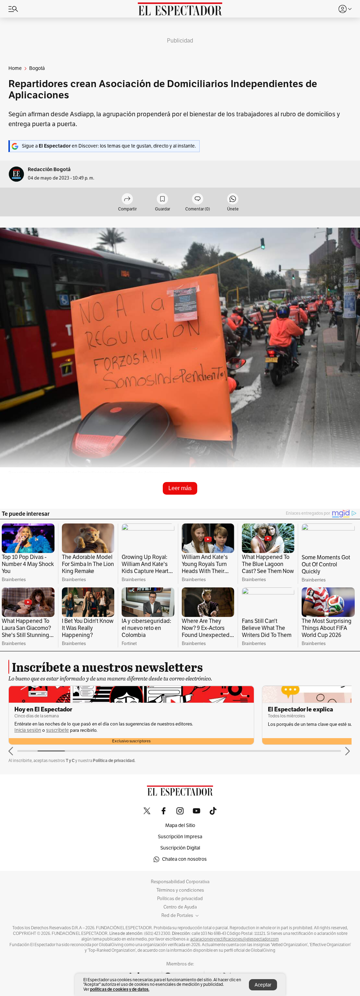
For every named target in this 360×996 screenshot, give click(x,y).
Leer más (180, 488)
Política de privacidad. (114, 760)
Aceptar (263, 985)
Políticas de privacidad (180, 898)
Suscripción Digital (180, 848)
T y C (70, 760)
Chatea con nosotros (184, 859)
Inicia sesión (177, 724)
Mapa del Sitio (180, 825)
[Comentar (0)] (197, 199)
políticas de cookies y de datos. (119, 989)
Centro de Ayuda (180, 907)
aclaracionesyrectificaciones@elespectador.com (234, 939)
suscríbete (207, 724)
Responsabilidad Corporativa (180, 881)
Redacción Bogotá (49, 169)
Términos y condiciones (180, 890)
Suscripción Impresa (180, 837)
